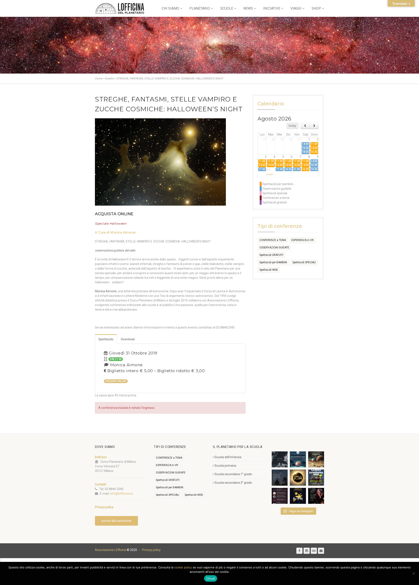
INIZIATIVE (271, 8)
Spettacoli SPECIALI (304, 262)
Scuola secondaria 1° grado (233, 474)
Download (128, 339)
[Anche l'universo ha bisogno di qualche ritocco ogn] (298, 496)
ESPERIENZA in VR (302, 240)
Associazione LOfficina (110, 550)
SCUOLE (226, 8)
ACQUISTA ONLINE (114, 214)
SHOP (316, 8)
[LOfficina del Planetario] (119, 8)
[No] (413, 573)
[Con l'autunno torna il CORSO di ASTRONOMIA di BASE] (316, 477)
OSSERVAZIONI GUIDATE (274, 247)
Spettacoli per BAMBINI (273, 262)
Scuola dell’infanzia (228, 457)
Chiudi (210, 578)
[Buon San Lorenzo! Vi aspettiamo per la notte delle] (280, 477)
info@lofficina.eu (121, 493)
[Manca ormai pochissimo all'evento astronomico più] (298, 477)
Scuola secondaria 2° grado (233, 482)
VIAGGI (295, 8)
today (292, 125)
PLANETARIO (199, 8)
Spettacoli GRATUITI (271, 254)
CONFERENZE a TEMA (272, 240)
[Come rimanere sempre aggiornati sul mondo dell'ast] (280, 496)
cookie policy (183, 567)
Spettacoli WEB (268, 269)
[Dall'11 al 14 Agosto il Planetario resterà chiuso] (316, 459)
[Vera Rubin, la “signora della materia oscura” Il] (316, 496)
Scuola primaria (225, 465)
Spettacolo (105, 339)
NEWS (248, 8)
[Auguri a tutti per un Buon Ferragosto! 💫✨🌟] (280, 459)
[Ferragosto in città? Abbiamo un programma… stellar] (298, 459)
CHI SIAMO (170, 8)
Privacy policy (151, 550)
